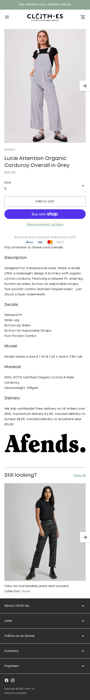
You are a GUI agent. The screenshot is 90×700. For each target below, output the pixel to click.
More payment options (45, 224)
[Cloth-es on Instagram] (12, 680)
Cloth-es (30, 689)
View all (80, 475)
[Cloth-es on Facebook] (6, 680)
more (26, 591)
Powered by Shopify (15, 693)
